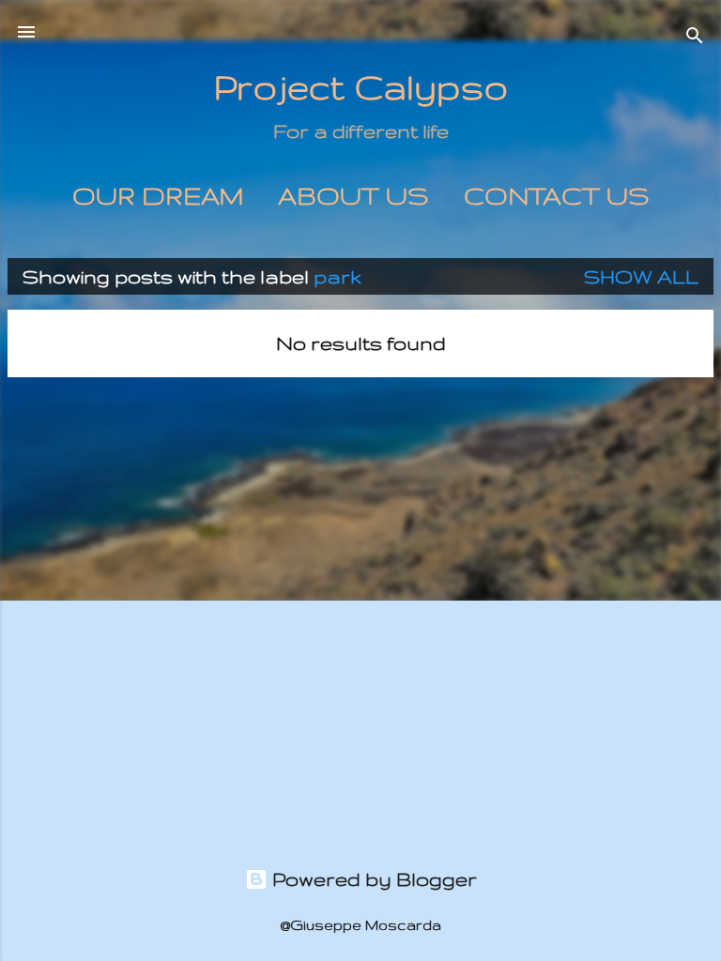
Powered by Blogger (372, 879)
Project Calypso (361, 87)
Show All (641, 276)
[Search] (694, 38)
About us (353, 195)
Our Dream (157, 195)
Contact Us (557, 195)
